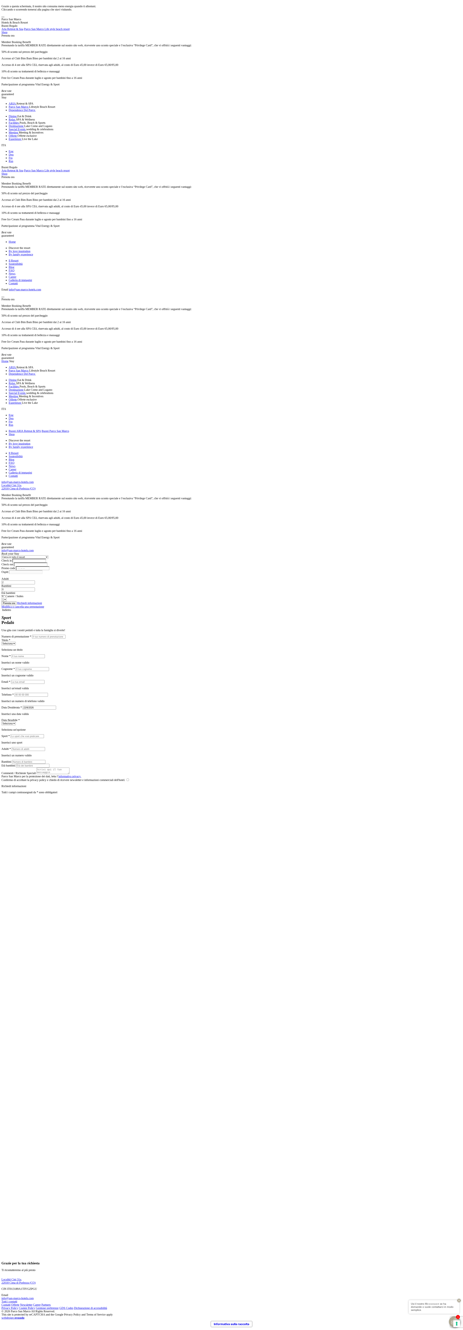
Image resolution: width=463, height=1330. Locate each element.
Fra (10, 157)
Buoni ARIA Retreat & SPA (25, 431)
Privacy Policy (9, 1308)
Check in (6, 560)
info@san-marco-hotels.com (25, 289)
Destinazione (16, 126)
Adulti (5, 578)
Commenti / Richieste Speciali (18, 773)
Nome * (6, 656)
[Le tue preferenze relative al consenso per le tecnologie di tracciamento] (456, 1323)
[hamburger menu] (2, 17)
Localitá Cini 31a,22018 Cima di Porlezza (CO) (18, 487)
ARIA (12, 103)
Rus (11, 161)
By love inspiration (19, 251)
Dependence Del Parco (22, 110)
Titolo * (5, 640)
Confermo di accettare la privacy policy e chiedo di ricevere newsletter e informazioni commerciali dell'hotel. (63, 780)
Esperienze (15, 139)
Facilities (14, 122)
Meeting (14, 132)
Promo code (8, 568)
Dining (13, 116)
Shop (4, 32)
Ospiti (4, 571)
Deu (11, 154)
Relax (12, 119)
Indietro (6, 609)
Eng (11, 151)
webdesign (12, 1317)
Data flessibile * (10, 720)
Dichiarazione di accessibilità (90, 1308)
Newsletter (26, 1304)
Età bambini (8, 592)
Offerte (13, 135)
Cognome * (8, 668)
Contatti (13, 283)
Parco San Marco (19, 106)
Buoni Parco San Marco (55, 431)
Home (12, 241)
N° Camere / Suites (12, 596)
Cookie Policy (27, 1308)
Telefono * (7, 694)
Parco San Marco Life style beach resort (47, 29)
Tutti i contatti (9, 1301)
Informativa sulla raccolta (231, 1324)
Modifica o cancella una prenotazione (22, 606)
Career (12, 276)
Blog (11, 267)
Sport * (5, 736)
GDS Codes (66, 1308)
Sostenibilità (16, 263)
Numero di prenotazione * (16, 636)
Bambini (6, 585)
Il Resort (13, 260)
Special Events (17, 129)
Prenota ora (7, 35)
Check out (7, 564)
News (12, 273)
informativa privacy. (69, 776)
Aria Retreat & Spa (12, 29)
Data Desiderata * (11, 707)
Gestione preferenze (47, 1308)
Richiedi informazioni (29, 603)
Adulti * (6, 748)
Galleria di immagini (20, 280)
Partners (46, 1304)
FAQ (11, 270)
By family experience (21, 254)
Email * (5, 681)
